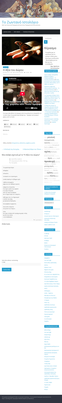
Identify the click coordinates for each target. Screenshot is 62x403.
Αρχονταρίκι (47, 344)
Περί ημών (17, 32)
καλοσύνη (11, 74)
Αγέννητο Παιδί (48, 238)
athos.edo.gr (47, 330)
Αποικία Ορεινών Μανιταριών (51, 216)
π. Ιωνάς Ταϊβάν (48, 382)
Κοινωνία (6, 67)
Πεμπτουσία (47, 384)
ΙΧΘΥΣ (45, 288)
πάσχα (50, 164)
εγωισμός (56, 166)
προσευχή (49, 161)
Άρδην (45, 243)
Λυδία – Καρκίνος (48, 293)
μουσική (51, 137)
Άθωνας (46, 341)
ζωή (48, 147)
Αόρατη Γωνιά (47, 267)
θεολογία (54, 152)
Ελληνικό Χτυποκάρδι (49, 356)
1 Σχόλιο (27, 72)
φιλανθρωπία (53, 149)
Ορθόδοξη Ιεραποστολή (50, 307)
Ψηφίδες (46, 321)
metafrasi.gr (47, 211)
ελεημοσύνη (5, 74)
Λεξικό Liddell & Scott (49, 224)
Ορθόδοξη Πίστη (48, 309)
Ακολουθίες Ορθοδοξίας (50, 262)
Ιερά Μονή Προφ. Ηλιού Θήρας (52, 283)
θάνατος (54, 164)
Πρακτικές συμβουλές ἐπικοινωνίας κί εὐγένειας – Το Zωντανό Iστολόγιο (51, 88)
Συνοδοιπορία (47, 319)
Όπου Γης (46, 302)
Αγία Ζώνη (47, 339)
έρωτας (55, 170)
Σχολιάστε (39, 220)
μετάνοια (50, 145)
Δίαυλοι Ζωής (7, 32)
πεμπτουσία (47, 149)
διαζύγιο (51, 170)
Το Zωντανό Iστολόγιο (20, 22)
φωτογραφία (54, 168)
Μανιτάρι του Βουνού (49, 295)
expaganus (47, 258)
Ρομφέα (46, 387)
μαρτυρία (46, 170)
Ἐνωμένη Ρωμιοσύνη (49, 359)
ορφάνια (15, 74)
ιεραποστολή (56, 180)
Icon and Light (47, 260)
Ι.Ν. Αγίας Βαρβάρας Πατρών (51, 281)
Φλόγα (46, 389)
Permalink (14, 163)
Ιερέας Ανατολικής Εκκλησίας (51, 286)
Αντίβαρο (46, 240)
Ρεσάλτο (46, 249)
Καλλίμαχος (47, 290)
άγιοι (50, 158)
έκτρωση (46, 182)
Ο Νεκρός (46, 300)
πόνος (45, 137)
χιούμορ (50, 182)
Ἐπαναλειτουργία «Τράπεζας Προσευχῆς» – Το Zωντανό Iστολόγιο (51, 120)
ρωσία (18, 74)
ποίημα (54, 178)
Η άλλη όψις (47, 363)
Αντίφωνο (46, 213)
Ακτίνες (46, 265)
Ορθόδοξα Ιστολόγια (49, 305)
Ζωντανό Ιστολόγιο (19, 72)
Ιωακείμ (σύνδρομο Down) (50, 222)
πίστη (52, 175)
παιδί (58, 158)
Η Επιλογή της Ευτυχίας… (11, 149)
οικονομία (56, 143)
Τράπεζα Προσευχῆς (28, 32)
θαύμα (51, 143)
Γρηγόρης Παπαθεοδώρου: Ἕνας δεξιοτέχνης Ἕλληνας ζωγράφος (51, 115)
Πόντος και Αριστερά (49, 312)
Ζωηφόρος (47, 361)
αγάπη (50, 172)
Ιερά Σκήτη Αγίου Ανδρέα (50, 366)
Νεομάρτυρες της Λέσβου (50, 298)
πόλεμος (46, 145)
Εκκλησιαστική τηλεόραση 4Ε (51, 350)
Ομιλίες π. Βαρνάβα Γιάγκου (51, 376)
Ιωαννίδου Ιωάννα (16, 159)
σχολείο (58, 149)
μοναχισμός (49, 166)
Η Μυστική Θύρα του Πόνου (33, 149)
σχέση (47, 151)
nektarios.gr (47, 337)
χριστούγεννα (47, 168)
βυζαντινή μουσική (49, 155)
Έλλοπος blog (47, 272)
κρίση (45, 173)
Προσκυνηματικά (48, 314)
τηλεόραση (50, 178)
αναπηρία (51, 180)
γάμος (51, 147)
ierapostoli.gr (47, 334)
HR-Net (46, 236)
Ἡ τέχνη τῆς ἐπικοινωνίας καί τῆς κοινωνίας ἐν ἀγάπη (51, 91)
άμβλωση (54, 158)
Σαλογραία (47, 316)
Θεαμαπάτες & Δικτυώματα (50, 276)
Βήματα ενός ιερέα (48, 269)
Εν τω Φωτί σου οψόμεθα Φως (51, 274)
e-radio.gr (46, 233)
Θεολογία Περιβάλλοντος (50, 279)
